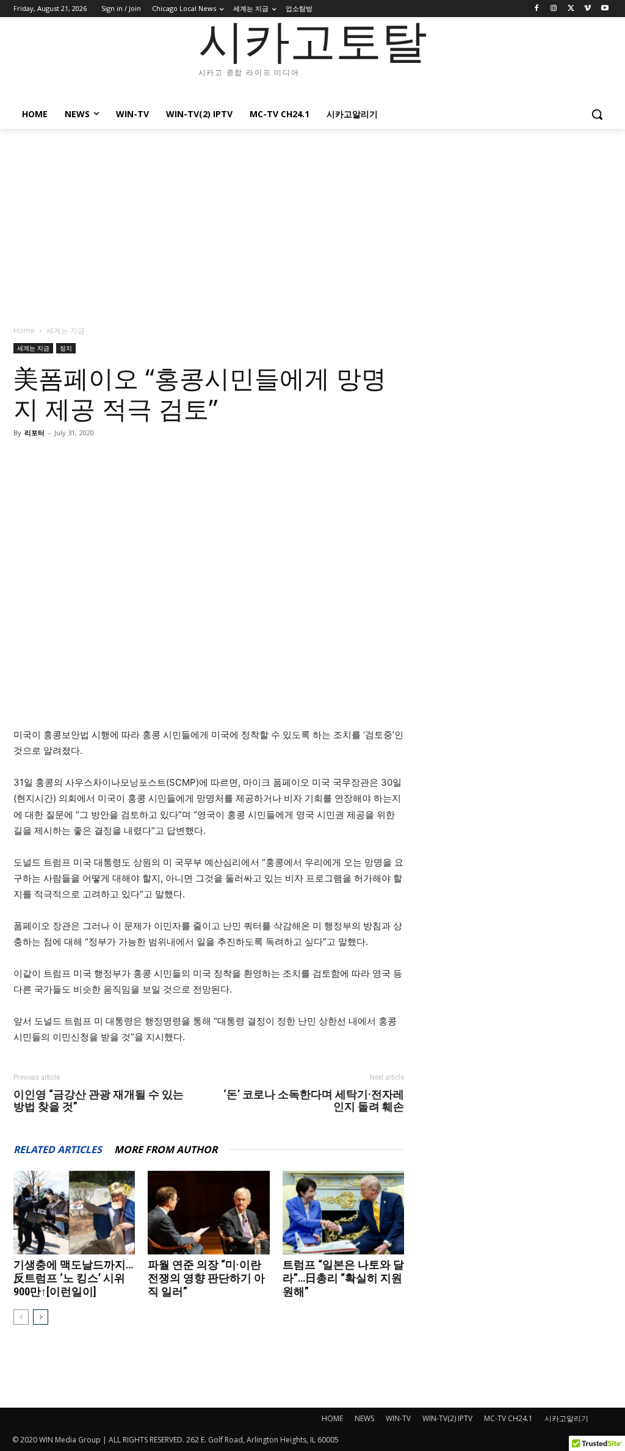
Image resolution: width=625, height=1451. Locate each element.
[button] (597, 114)
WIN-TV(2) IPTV (447, 1418)
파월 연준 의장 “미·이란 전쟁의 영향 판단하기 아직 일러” (206, 1278)
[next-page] (40, 1317)
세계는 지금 (33, 348)
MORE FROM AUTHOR (165, 1149)
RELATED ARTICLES (57, 1149)
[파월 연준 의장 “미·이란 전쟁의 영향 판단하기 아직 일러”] (208, 1212)
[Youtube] (605, 9)
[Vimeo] (587, 9)
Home (24, 330)
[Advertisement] (312, 220)
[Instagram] (554, 9)
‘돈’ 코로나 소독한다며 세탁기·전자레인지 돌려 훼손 (313, 1100)
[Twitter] (571, 9)
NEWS (364, 1418)
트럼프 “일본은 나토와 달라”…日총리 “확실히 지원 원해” (343, 1278)
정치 (66, 348)
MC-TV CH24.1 (508, 1418)
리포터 (34, 432)
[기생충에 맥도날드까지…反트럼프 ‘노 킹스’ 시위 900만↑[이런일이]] (74, 1212)
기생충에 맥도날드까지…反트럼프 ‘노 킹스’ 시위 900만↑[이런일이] (73, 1278)
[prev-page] (21, 1317)
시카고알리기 (566, 1418)
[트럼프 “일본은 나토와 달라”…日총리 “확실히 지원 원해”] (343, 1212)
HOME (332, 1418)
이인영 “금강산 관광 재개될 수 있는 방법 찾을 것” (98, 1100)
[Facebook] (537, 9)
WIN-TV (398, 1418)
